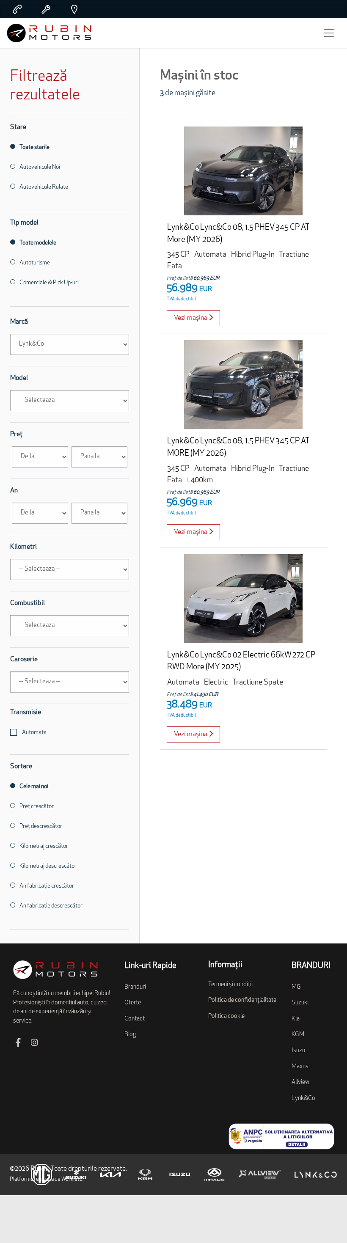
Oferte (132, 1003)
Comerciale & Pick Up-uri (49, 283)
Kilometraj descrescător (48, 866)
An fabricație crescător (46, 886)
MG (296, 987)
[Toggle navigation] (328, 33)
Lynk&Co (303, 1098)
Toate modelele (37, 243)
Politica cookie (226, 1016)
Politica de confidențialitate (242, 1000)
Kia (296, 1019)
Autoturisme (34, 263)
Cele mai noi (33, 787)
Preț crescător (36, 806)
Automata (34, 732)
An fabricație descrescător (51, 906)
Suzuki (300, 1003)
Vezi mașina (191, 318)
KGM (298, 1034)
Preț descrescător (40, 826)
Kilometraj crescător (43, 846)
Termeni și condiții (230, 985)
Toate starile (34, 147)
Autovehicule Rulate (43, 187)
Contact (134, 1019)
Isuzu (298, 1051)
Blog (130, 1034)
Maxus (300, 1067)
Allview (300, 1082)
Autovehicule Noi (39, 167)
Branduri (135, 987)
